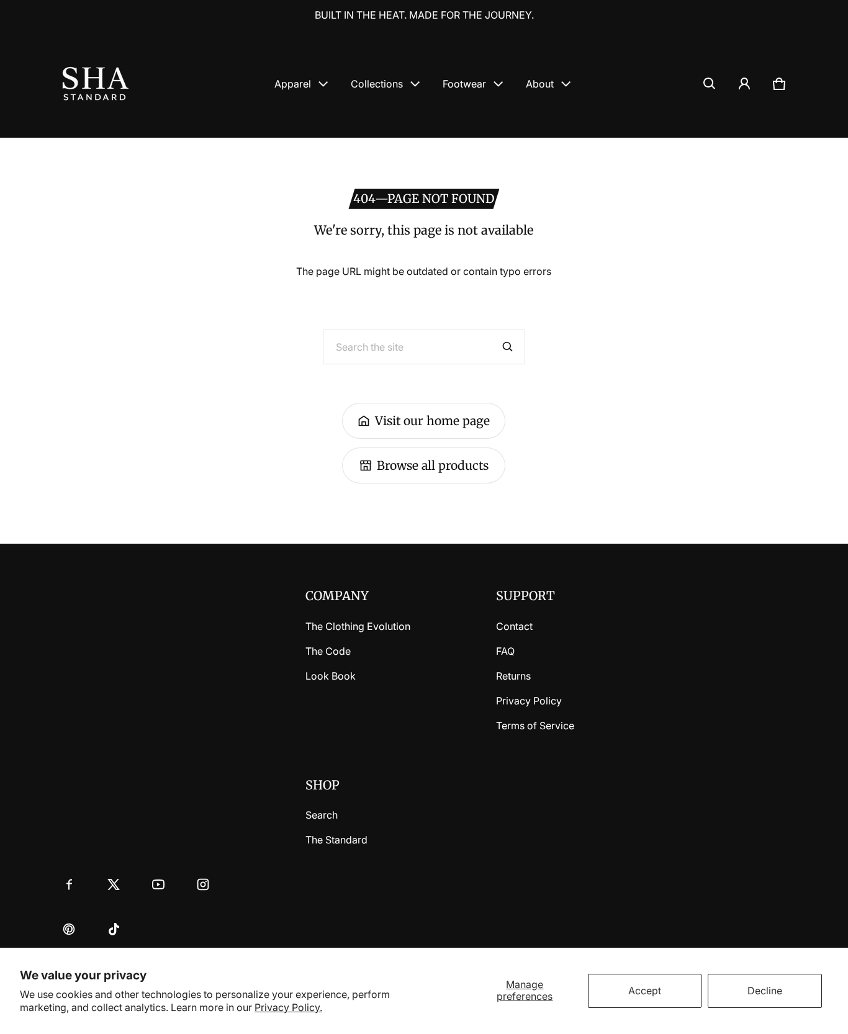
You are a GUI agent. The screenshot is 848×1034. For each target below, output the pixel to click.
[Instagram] (203, 884)
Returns (513, 676)
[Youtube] (158, 884)
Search (321, 815)
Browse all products (433, 465)
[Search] (507, 347)
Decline (764, 990)
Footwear (464, 84)
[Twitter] (113, 884)
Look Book (330, 676)
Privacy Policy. (288, 1007)
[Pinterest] (69, 929)
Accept (644, 990)
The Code (328, 651)
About (540, 84)
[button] (709, 83)
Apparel (292, 84)
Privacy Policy (529, 701)
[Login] (744, 83)
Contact (514, 626)
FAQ (505, 651)
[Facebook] (69, 884)
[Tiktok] (113, 929)
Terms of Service (535, 725)
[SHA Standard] (95, 83)
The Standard (336, 840)
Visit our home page (432, 420)
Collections (377, 84)
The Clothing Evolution (357, 626)
